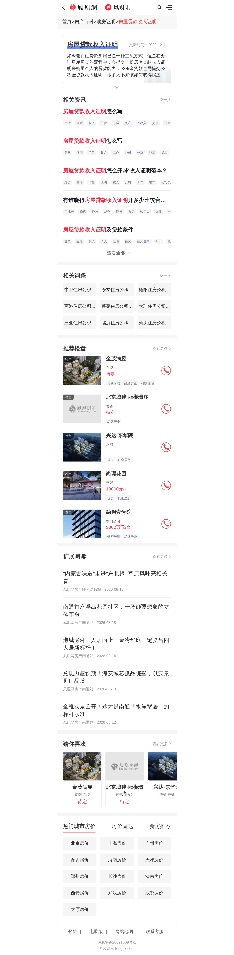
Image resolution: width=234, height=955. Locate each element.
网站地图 (124, 931)
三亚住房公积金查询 (83, 322)
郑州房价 (80, 876)
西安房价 (80, 892)
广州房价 (154, 843)
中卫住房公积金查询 (83, 289)
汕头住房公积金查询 (158, 322)
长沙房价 (117, 876)
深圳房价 (80, 859)
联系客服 (154, 931)
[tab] (79, 827)
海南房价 (117, 859)
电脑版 (96, 931)
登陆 (72, 931)
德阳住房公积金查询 (158, 289)
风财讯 (122, 7)
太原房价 (80, 909)
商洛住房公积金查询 (83, 306)
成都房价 (154, 892)
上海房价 (117, 843)
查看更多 (160, 348)
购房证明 (106, 21)
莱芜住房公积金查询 (121, 306)
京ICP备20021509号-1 (117, 942)
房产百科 (84, 21)
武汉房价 (117, 892)
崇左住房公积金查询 (121, 289)
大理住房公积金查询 (158, 306)
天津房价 (154, 859)
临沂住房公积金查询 (121, 322)
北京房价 (80, 843)
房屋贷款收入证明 (137, 21)
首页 (67, 21)
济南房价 (154, 876)
